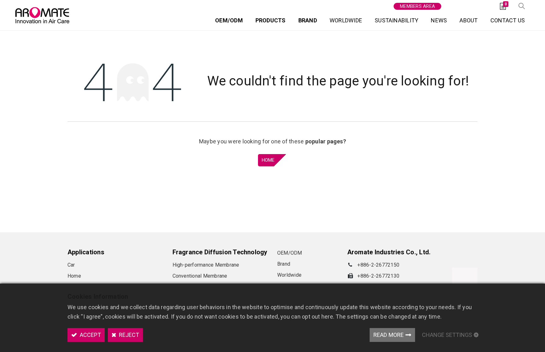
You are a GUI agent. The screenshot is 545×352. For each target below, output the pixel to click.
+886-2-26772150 (378, 265)
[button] (521, 6)
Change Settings (447, 335)
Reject (128, 335)
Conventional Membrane (200, 276)
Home (268, 160)
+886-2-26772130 (378, 276)
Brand (283, 264)
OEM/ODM (289, 253)
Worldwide (289, 275)
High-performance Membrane (206, 265)
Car (71, 265)
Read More (388, 335)
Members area (417, 6)
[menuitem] (229, 21)
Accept (90, 335)
